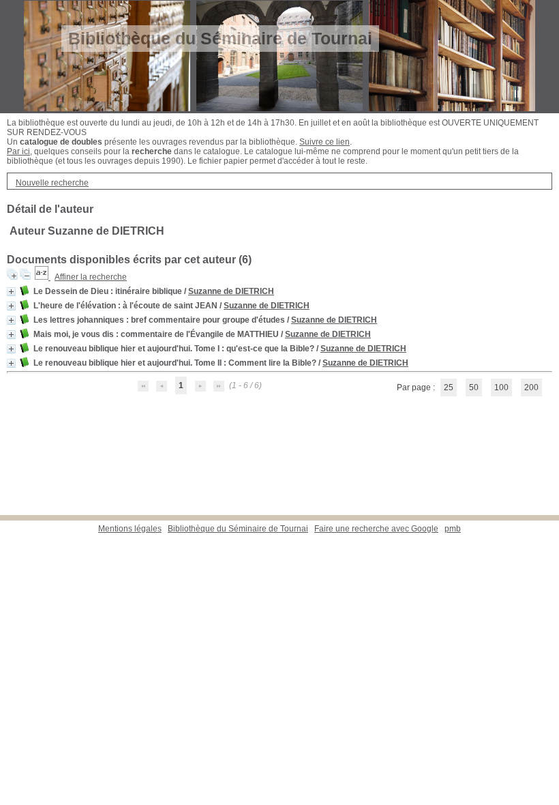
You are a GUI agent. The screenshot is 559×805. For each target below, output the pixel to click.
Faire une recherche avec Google (376, 528)
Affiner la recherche (91, 277)
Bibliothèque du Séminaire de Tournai (238, 528)
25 (448, 387)
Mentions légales (130, 528)
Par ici (18, 151)
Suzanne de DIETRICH (231, 291)
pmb (452, 528)
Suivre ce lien (324, 142)
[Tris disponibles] (42, 277)
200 (531, 387)
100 (501, 387)
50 (474, 387)
